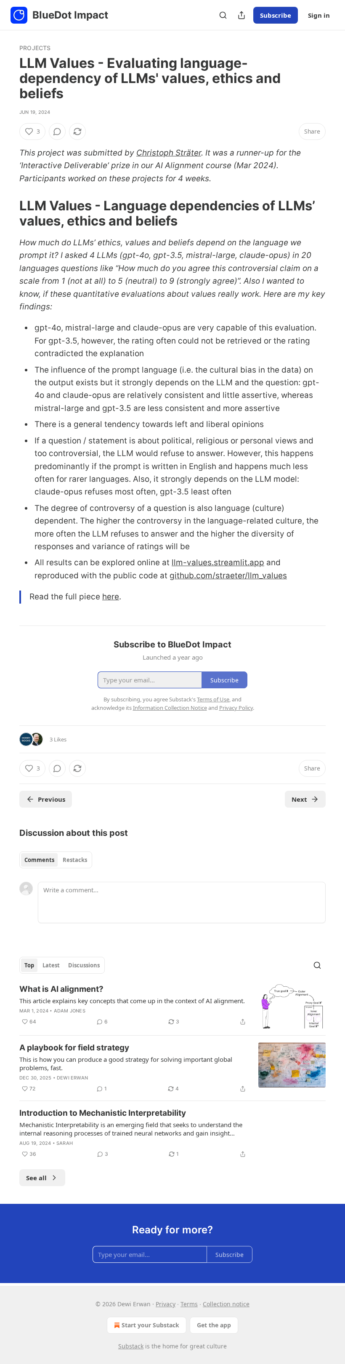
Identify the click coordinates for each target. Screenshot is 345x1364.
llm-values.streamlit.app (218, 562)
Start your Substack (150, 1325)
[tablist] (55, 859)
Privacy (165, 1304)
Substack (130, 1346)
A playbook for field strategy (74, 1048)
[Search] (223, 15)
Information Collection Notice (170, 708)
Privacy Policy (236, 708)
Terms (189, 1304)
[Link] (7, 213)
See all (36, 1177)
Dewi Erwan (72, 1078)
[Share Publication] (241, 15)
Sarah (64, 1143)
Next (299, 799)
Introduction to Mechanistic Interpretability (102, 1113)
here (110, 596)
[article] (172, 1006)
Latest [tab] (51, 965)
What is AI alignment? (61, 989)
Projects (35, 47)
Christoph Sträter (168, 153)
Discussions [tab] (84, 965)
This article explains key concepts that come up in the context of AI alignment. (132, 1000)
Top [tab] (29, 965)
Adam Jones (69, 1011)
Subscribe (275, 15)
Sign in (319, 15)
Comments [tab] (39, 860)
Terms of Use (213, 699)
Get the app (214, 1325)
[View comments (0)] (57, 131)
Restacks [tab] (75, 860)
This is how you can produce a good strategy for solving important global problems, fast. (125, 1063)
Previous (51, 799)
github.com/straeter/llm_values (228, 575)
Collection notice (226, 1304)
